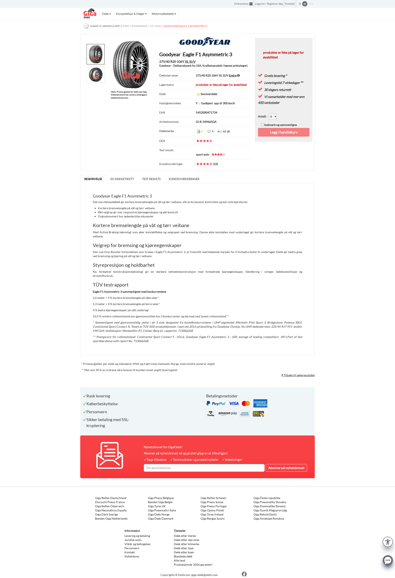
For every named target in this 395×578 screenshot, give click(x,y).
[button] (388, 541)
